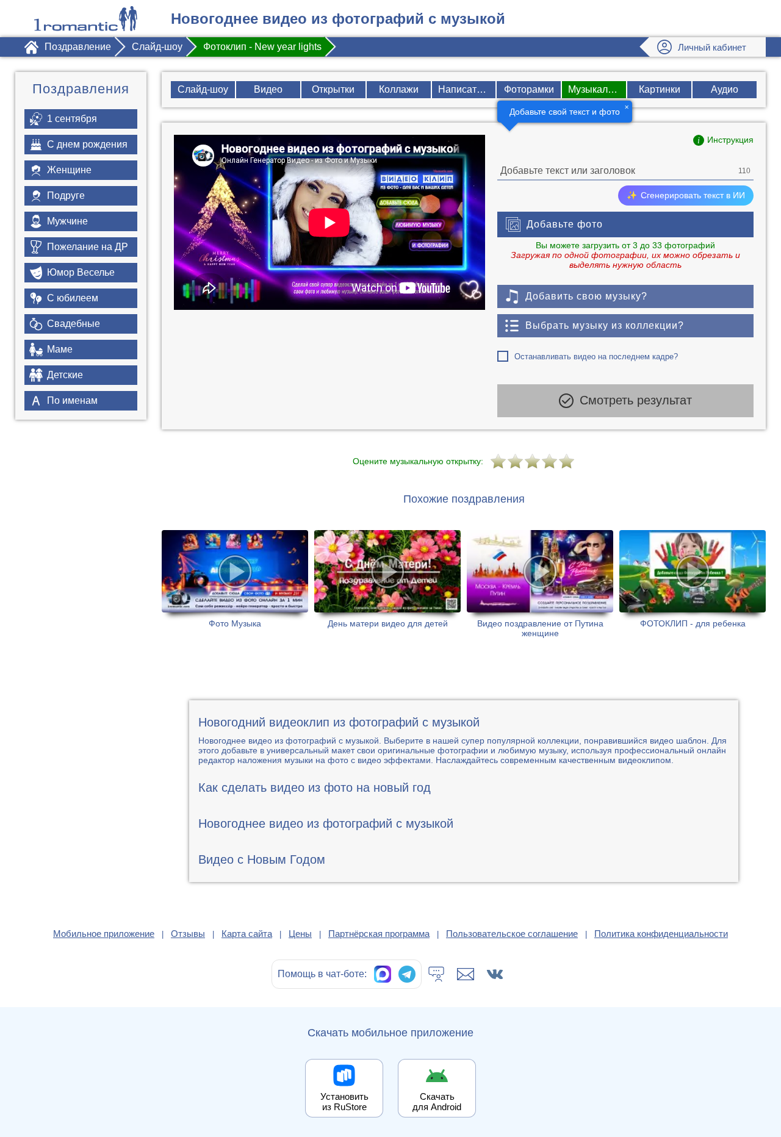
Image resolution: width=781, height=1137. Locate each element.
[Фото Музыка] (235, 584)
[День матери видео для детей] (387, 584)
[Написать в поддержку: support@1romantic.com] (465, 974)
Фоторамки (529, 89)
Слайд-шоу (203, 89)
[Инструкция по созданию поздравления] (723, 140)
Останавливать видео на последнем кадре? (596, 356)
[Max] (382, 974)
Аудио (724, 89)
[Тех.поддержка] (436, 974)
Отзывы (188, 933)
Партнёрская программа (379, 933)
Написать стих (467, 89)
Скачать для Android (436, 1101)
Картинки (659, 89)
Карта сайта (246, 933)
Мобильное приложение (103, 933)
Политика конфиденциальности (661, 933)
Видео (268, 89)
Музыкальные (597, 89)
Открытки (333, 89)
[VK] (494, 974)
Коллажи (399, 89)
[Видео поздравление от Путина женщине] (540, 584)
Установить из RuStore (344, 1101)
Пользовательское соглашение (512, 933)
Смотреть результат (636, 400)
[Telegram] (407, 974)
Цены (300, 933)
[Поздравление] (85, 18)
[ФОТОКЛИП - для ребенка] (692, 584)
